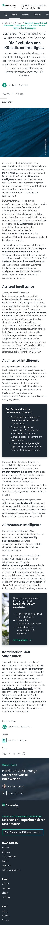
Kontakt (5, 847)
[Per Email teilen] (17, 94)
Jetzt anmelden (21, 640)
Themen (25, 14)
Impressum (6, 866)
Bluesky (5, 893)
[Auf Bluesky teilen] (9, 94)
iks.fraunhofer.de (9, 856)
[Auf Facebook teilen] (13, 94)
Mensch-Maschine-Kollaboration (18, 472)
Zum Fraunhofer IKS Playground (21, 832)
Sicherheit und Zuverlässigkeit (17, 688)
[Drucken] (22, 94)
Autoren (37, 14)
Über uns (6, 852)
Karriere (5, 861)
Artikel (14, 14)
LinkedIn (5, 884)
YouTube (6, 897)
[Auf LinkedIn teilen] (4, 94)
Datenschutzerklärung (11, 870)
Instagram (6, 888)
